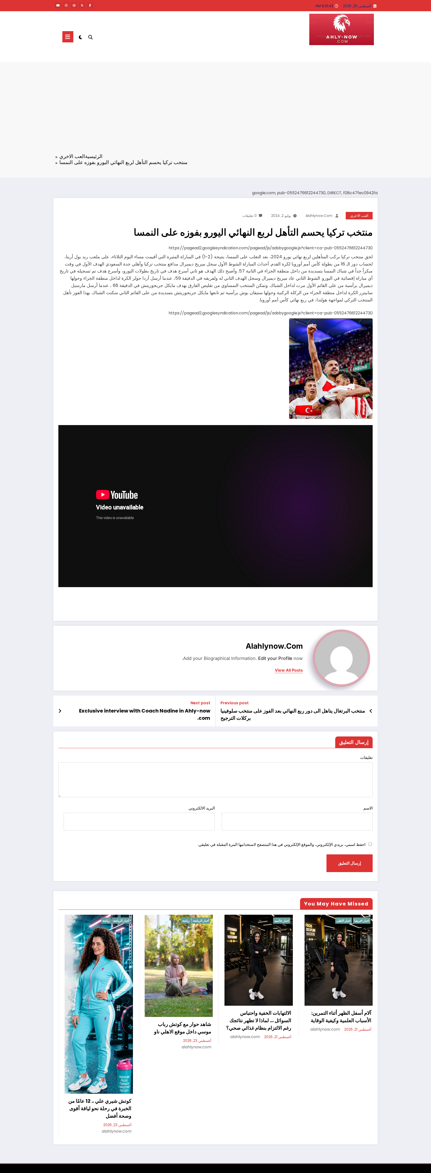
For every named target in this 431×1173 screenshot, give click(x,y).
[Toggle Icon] (67, 36)
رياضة (106, 920)
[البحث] (90, 36)
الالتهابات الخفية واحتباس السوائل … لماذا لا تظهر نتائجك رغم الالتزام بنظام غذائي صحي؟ (258, 1020)
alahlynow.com (319, 215)
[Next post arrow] (59, 711)
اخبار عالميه (281, 920)
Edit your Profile (275, 658)
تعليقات (366, 757)
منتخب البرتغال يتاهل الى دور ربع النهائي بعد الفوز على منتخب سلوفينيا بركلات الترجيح (292, 714)
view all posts (289, 670)
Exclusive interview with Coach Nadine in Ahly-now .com (144, 714)
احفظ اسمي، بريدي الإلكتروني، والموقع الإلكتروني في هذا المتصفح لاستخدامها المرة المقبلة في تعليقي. (281, 844)
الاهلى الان (357, 55)
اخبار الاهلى (343, 920)
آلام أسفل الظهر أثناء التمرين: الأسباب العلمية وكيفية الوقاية (341, 1016)
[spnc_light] (80, 36)
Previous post (234, 703)
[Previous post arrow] (371, 711)
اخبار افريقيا (361, 920)
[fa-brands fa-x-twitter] (82, 5)
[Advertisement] (215, 111)
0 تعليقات (249, 215)
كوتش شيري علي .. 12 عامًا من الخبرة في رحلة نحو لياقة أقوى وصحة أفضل (99, 1108)
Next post (200, 703)
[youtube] (58, 5)
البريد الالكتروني (202, 808)
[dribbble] (74, 5)
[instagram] (66, 5)
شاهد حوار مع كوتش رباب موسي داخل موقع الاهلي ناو (182, 1028)
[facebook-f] (90, 5)
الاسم (368, 808)
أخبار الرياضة (121, 920)
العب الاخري (359, 215)
